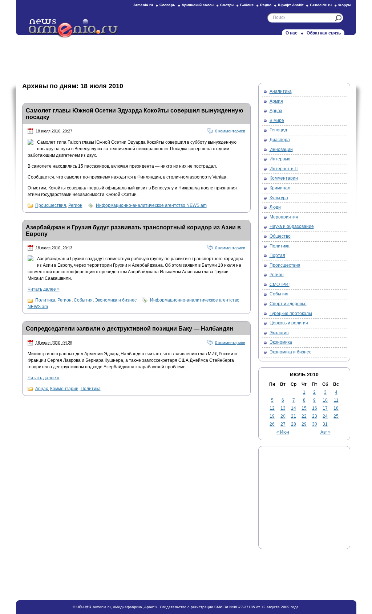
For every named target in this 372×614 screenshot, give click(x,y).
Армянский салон (198, 5)
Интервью (280, 158)
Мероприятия (284, 217)
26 (272, 424)
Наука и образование (292, 226)
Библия (247, 5)
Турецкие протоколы (291, 313)
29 (304, 424)
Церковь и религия (289, 323)
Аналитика (281, 91)
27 (283, 424)
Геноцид (278, 129)
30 (314, 424)
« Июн (282, 432)
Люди (275, 207)
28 (293, 424)
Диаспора (280, 139)
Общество (280, 236)
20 (283, 416)
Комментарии (64, 388)
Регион (75, 205)
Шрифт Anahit (290, 5)
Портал (277, 255)
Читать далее (44, 289)
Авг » (325, 432)
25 (336, 416)
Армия (276, 101)
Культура (279, 197)
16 (314, 408)
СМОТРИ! (280, 284)
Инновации (281, 149)
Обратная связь (324, 33)
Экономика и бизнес (116, 300)
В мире (277, 120)
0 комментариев (230, 131)
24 (325, 416)
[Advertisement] (186, 57)
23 (314, 416)
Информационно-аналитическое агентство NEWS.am (151, 205)
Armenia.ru (143, 5)
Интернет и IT (284, 168)
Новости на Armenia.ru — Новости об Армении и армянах (74, 28)
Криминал (280, 188)
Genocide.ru (321, 5)
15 (304, 408)
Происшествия (50, 205)
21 (293, 416)
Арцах (41, 388)
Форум (344, 5)
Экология (279, 332)
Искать (338, 18)
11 (336, 400)
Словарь (167, 5)
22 (304, 416)
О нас (292, 33)
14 (293, 408)
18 (336, 408)
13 (283, 408)
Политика (45, 300)
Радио (265, 5)
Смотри (227, 5)
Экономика (281, 342)
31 (325, 424)
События (83, 300)
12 (272, 408)
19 (272, 416)
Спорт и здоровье (288, 303)
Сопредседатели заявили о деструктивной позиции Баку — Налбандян (129, 329)
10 (325, 400)
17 (325, 408)
